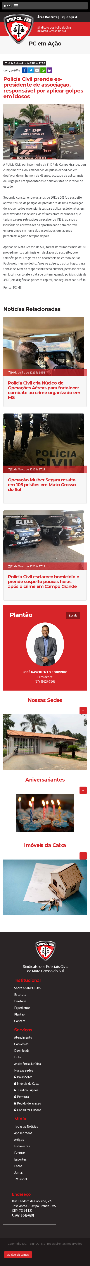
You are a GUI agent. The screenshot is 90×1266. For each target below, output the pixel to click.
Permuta (22, 1097)
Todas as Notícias (26, 1126)
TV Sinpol (20, 1179)
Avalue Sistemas (18, 1255)
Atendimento (23, 1037)
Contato (20, 1021)
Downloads (21, 1050)
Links (17, 1057)
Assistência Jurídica (27, 1064)
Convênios (21, 1044)
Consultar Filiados (28, 1110)
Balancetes (24, 1077)
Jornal (18, 1172)
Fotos (18, 1166)
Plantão (19, 1014)
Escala (73, 615)
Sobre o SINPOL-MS (27, 988)
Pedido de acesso (28, 1103)
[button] (45, 5)
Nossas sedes (23, 1070)
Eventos (20, 1153)
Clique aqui (67, 17)
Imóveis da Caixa (27, 1083)
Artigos (19, 1139)
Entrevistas (22, 1146)
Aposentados (23, 1133)
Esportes (20, 1159)
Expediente (22, 1008)
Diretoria (20, 1001)
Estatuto (20, 994)
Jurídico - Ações (27, 1090)
